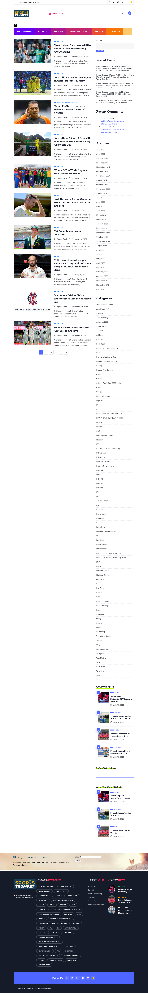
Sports (57, 31)
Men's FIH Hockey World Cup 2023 (111, 558)
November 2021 (102, 285)
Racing (99, 592)
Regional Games (103, 601)
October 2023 (102, 185)
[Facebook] (67, 978)
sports (99, 627)
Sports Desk (62, 56)
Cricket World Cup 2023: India (108, 383)
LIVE (98, 536)
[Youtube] (83, 978)
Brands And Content (79, 31)
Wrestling (100, 671)
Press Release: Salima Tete (125, 901)
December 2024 (103, 163)
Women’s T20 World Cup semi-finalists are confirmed (71, 172)
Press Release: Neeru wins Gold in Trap (120, 752)
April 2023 (100, 211)
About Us (99, 31)
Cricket (41, 31)
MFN (98, 562)
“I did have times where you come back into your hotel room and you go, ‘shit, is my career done (72, 265)
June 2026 (100, 154)
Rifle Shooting (102, 606)
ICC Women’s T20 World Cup (108, 449)
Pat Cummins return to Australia (67, 233)
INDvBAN (100, 470)
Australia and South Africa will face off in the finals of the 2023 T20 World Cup (72, 141)
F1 (97, 405)
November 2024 (103, 167)
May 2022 (100, 259)
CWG (98, 387)
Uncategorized (102, 649)
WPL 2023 (100, 667)
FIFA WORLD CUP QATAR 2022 (109, 418)
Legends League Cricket (106, 531)
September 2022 (103, 241)
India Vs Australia (103, 462)
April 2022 (100, 263)
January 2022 (102, 276)
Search (99, 41)
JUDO (98, 505)
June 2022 (100, 254)
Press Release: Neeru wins (125, 911)
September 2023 (103, 189)
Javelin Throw (102, 501)
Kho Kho (100, 518)
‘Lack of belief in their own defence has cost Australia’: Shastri (69, 109)
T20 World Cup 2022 (104, 636)
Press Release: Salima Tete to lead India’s (120, 734)
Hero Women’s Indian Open (107, 436)
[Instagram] (77, 978)
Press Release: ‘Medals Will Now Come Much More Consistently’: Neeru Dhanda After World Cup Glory (115, 77)
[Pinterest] (88, 978)
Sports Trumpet (24, 31)
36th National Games (105, 305)
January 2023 (102, 224)
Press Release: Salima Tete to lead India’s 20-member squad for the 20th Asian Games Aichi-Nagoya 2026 (114, 85)
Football (99, 427)
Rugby (99, 610)
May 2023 (100, 206)
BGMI (98, 353)
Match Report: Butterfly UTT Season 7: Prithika (121, 699)
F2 (97, 409)
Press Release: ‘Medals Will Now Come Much (120, 717)
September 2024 (103, 176)
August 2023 (101, 193)
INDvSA (99, 483)
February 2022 (102, 272)
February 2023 (102, 219)
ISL (97, 497)
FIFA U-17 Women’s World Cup (109, 414)
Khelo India (101, 514)
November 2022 (103, 233)
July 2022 (100, 250)
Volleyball (100, 654)
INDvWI (99, 488)
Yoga (98, 680)
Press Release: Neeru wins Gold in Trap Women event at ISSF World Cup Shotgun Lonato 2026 (113, 94)
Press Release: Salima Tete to (120, 831)
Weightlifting (101, 658)
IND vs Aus (101, 453)
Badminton (100, 339)
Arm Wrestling (102, 318)
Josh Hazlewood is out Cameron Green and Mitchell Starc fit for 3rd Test (72, 202)
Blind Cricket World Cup (106, 357)
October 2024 (102, 172)
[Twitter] (72, 978)
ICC (97, 444)
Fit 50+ (99, 422)
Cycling (99, 392)
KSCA (98, 523)
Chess (98, 374)
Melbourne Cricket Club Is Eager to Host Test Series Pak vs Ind (72, 298)
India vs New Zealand (105, 466)
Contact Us (115, 31)
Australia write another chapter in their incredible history (72, 79)
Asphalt (99, 331)
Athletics (99, 335)
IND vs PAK (101, 457)
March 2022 (101, 267)
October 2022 (102, 237)
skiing (98, 619)
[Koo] (93, 978)
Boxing (99, 366)
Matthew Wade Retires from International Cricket (112, 122)
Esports (99, 401)
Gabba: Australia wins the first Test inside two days (71, 329)
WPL (98, 662)
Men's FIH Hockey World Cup (108, 553)
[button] (122, 13)
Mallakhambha (102, 549)
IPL (97, 492)
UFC (98, 645)
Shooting (100, 614)
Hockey (99, 440)
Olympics (100, 579)
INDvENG (100, 475)
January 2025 (102, 158)
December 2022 (102, 228)
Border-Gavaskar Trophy (106, 361)
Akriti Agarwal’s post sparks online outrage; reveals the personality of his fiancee (114, 101)
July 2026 (100, 150)
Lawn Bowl (100, 527)
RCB (98, 597)
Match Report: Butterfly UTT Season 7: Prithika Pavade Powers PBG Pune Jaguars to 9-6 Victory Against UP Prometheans (114, 68)
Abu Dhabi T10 (102, 309)
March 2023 (101, 215)
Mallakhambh (101, 544)
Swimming (100, 632)
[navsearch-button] (15, 25)
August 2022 (101, 246)
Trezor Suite (106, 118)
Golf (98, 431)
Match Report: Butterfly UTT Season (120, 796)
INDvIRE (99, 479)
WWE (98, 675)
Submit (78, 861)
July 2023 (100, 198)
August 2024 (101, 180)
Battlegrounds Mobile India (107, 348)
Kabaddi (99, 510)
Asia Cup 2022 (102, 322)
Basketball (100, 344)
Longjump (100, 540)
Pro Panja (100, 588)
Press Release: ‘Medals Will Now (120, 814)
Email (78, 857)
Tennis (99, 640)
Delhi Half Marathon (104, 396)
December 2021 (102, 281)
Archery (99, 313)
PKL (98, 584)
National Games (102, 571)
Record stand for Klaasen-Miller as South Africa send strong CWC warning (72, 48)
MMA (98, 566)
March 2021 (101, 289)
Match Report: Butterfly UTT (125, 890)
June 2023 (100, 202)
